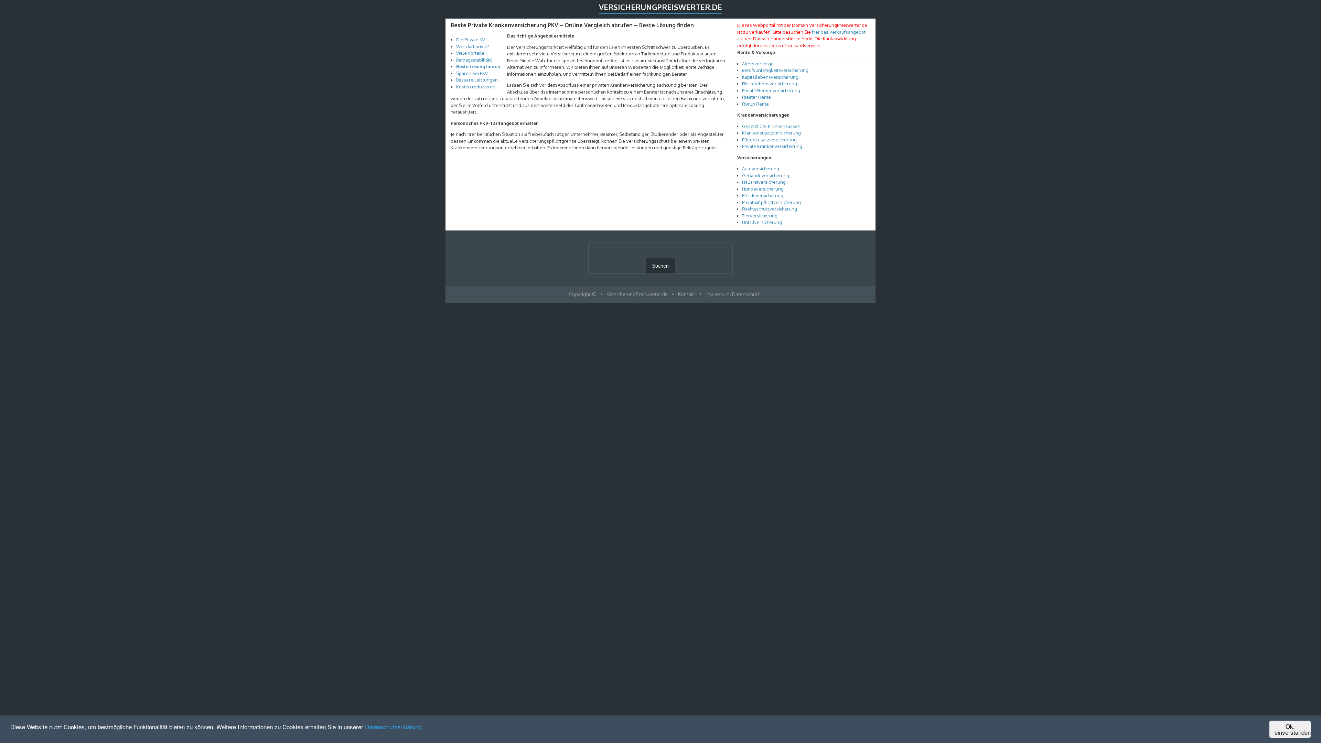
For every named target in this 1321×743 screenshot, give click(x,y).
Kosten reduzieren (475, 86)
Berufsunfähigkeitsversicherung (775, 70)
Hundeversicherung (763, 189)
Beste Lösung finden (478, 66)
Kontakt (686, 294)
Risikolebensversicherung (769, 83)
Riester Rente (756, 97)
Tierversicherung (759, 215)
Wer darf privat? (472, 46)
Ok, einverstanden (1293, 729)
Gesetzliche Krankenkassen (771, 126)
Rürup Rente (755, 104)
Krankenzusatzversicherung (771, 133)
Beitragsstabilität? (474, 60)
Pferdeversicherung (762, 195)
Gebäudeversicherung (765, 175)
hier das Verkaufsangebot (839, 32)
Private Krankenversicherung (772, 146)
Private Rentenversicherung (771, 90)
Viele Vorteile (470, 53)
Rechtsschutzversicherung (769, 209)
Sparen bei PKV (472, 73)
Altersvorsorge (758, 63)
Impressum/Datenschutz (733, 294)
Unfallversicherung (762, 222)
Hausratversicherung (764, 182)
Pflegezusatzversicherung (769, 139)
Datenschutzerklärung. (394, 726)
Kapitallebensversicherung (770, 77)
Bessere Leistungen (477, 80)
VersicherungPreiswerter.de (660, 7)
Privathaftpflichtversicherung (771, 202)
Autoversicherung (760, 168)
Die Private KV (470, 39)
